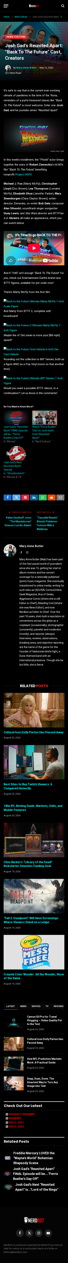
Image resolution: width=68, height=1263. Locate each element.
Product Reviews (22, 1114)
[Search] (62, 6)
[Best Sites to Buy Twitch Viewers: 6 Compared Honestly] (34, 762)
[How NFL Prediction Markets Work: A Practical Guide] (14, 1064)
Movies (36, 1006)
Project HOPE (23, 174)
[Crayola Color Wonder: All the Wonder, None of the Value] (34, 952)
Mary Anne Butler (26, 67)
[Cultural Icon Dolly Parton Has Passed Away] (34, 710)
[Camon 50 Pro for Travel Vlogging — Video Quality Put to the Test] (14, 1021)
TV (47, 1006)
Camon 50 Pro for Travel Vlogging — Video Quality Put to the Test (44, 1020)
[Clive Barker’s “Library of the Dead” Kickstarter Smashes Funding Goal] (34, 840)
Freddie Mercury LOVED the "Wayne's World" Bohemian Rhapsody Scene (34, 1158)
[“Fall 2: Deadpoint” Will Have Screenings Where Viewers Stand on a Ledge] (34, 896)
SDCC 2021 (16, 1122)
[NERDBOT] (34, 6)
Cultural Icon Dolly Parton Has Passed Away (33, 732)
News (23, 1006)
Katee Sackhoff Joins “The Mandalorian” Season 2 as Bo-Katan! (18, 521)
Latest (10, 1006)
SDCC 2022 (16, 1126)
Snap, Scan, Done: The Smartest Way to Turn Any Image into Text (42, 1082)
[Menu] (6, 6)
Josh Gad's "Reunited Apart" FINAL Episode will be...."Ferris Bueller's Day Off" (35, 1174)
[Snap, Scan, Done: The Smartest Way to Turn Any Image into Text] (14, 1083)
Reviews (59, 1006)
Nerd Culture (16, 36)
